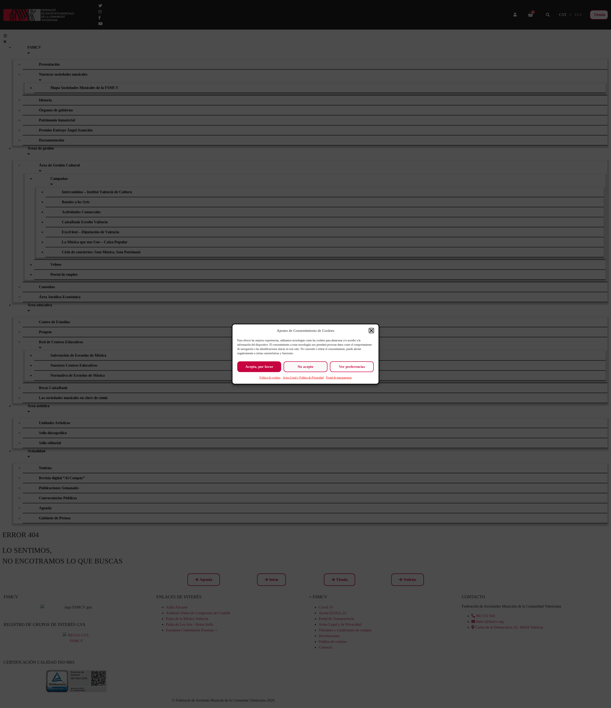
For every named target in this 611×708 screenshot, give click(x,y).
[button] (371, 330)
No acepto (305, 367)
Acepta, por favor (259, 367)
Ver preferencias (352, 367)
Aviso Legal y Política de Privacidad (303, 377)
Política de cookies (269, 377)
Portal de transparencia (339, 377)
